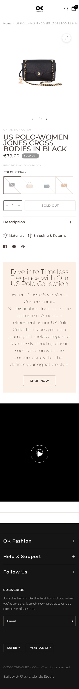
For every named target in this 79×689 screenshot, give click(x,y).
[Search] (66, 9)
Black (12, 185)
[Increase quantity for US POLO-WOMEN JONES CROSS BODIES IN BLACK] (19, 206)
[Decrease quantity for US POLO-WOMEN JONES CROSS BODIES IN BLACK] (7, 206)
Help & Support (22, 556)
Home (7, 23)
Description (14, 222)
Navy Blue (47, 185)
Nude (29, 185)
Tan (64, 185)
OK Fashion (17, 541)
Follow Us (15, 572)
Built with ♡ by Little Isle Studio (28, 676)
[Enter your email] (71, 621)
